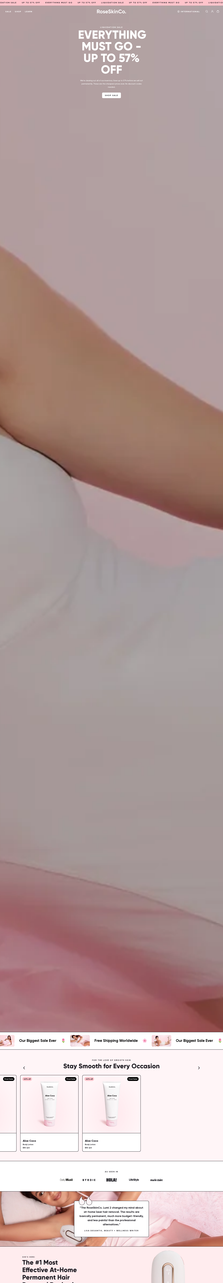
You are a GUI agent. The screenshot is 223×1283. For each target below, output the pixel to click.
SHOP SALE (111, 96)
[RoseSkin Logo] (111, 11)
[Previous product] (24, 1068)
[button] (111, 1040)
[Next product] (199, 1068)
